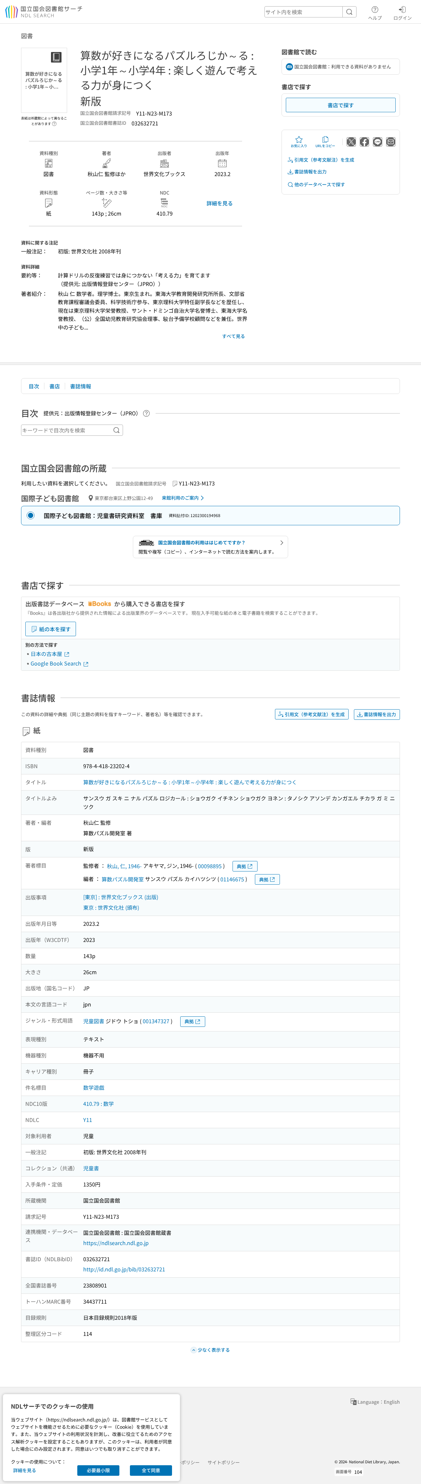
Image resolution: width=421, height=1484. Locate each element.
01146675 (232, 879)
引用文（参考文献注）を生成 (324, 159)
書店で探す (341, 105)
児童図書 (93, 1021)
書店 (54, 386)
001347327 (156, 1021)
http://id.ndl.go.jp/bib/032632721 (124, 1269)
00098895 (210, 866)
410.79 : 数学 (98, 1103)
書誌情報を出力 (310, 171)
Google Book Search (57, 663)
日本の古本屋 (47, 654)
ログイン (402, 17)
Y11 (87, 1120)
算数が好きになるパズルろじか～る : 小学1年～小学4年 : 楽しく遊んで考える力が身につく (190, 782)
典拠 (241, 866)
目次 (34, 386)
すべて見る (233, 336)
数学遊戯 (93, 1087)
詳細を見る (220, 203)
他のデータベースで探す (319, 184)
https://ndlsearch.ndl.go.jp (116, 1243)
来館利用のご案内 (180, 497)
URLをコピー (325, 145)
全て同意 (151, 1470)
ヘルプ (375, 17)
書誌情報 (80, 386)
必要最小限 (98, 1470)
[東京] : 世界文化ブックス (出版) (120, 897)
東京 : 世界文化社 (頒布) (111, 907)
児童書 (91, 1168)
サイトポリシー (224, 1462)
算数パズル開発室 (123, 879)
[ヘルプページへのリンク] (54, 121)
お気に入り (299, 145)
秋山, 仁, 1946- (124, 866)
